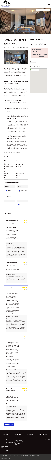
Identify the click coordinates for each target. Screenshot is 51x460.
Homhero (8, 458)
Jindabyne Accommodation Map (5, 446)
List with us (9, 449)
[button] (6, 57)
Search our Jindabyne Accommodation (10, 440)
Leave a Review (9, 424)
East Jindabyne (47, 439)
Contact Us (8, 445)
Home (2, 438)
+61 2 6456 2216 (18, 438)
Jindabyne (42, 438)
